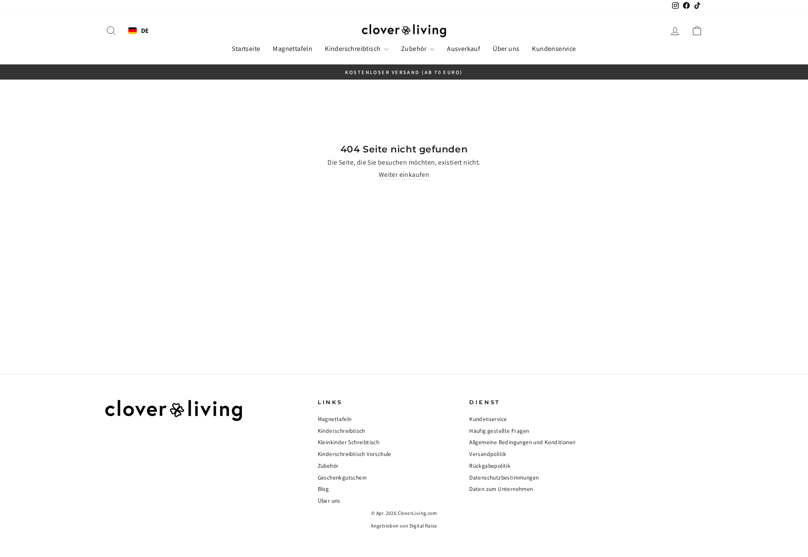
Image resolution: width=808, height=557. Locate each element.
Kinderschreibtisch (353, 48)
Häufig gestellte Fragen (499, 430)
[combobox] (138, 30)
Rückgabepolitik (489, 465)
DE (145, 31)
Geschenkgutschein (342, 477)
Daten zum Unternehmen (501, 489)
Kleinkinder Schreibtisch (349, 442)
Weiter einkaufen (404, 175)
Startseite (246, 48)
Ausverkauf (463, 48)
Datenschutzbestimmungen (504, 477)
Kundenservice (554, 48)
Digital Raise (423, 525)
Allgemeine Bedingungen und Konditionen (522, 442)
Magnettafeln (292, 48)
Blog (323, 489)
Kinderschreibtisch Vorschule (354, 454)
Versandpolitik (488, 454)
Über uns (506, 48)
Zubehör (414, 48)
